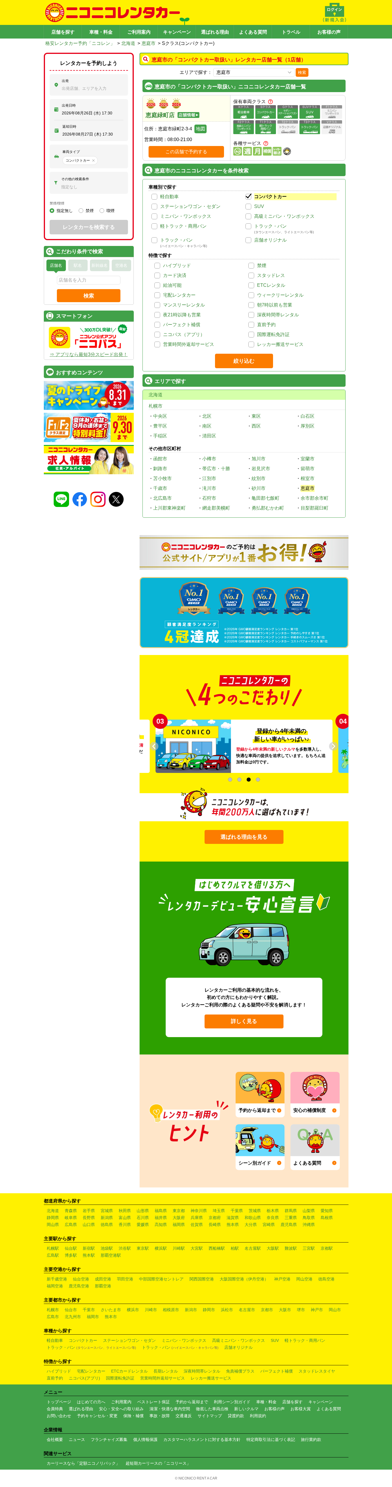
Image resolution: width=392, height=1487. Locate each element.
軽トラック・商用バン (183, 226)
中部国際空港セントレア (161, 1279)
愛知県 (327, 1210)
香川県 (125, 1224)
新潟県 (107, 1217)
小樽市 (209, 458)
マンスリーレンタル (184, 304)
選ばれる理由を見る (244, 837)
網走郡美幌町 (216, 508)
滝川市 (209, 488)
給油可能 (172, 285)
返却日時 (69, 127)
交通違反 (184, 1415)
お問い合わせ (59, 1415)
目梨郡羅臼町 (314, 508)
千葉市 (89, 1309)
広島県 (71, 1224)
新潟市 (191, 1309)
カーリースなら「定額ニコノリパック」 (83, 1463)
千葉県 (237, 1210)
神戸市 (317, 1309)
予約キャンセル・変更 (97, 1415)
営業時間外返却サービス (188, 344)
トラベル (291, 32)
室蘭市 (308, 458)
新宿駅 (89, 1248)
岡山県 (53, 1224)
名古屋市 (247, 1309)
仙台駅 (71, 1248)
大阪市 (285, 1309)
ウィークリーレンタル (280, 295)
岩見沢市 (261, 468)
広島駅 (53, 1255)
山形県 (143, 1210)
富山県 (125, 1217)
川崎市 (151, 1309)
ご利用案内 (139, 32)
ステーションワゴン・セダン (190, 206)
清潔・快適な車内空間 (169, 1408)
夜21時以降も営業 (182, 314)
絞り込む (244, 361)
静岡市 (209, 1309)
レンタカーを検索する (89, 227)
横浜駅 (161, 1248)
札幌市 (155, 406)
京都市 (267, 1309)
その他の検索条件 (75, 179)
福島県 (161, 1210)
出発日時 (69, 105)
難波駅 (291, 1248)
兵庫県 (197, 1217)
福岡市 (93, 1316)
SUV (259, 206)
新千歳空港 (57, 1279)
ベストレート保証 (153, 1402)
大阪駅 (273, 1248)
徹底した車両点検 (212, 1408)
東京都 (179, 1210)
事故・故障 (159, 1415)
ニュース (77, 1439)
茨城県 (255, 1210)
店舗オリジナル (270, 240)
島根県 (327, 1217)
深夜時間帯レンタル (278, 314)
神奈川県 (199, 1210)
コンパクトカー (270, 196)
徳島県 (107, 1224)
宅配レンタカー (179, 295)
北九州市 (73, 1316)
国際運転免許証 (273, 334)
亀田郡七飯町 (265, 498)
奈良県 (273, 1217)
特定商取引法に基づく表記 (270, 1439)
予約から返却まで (192, 1402)
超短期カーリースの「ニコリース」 (158, 1463)
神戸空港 (282, 1279)
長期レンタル (165, 1371)
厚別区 (308, 426)
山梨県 (309, 1210)
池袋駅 (107, 1248)
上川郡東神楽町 (169, 508)
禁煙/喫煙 (57, 203)
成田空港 (103, 1279)
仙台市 (71, 1309)
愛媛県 (143, 1224)
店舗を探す (63, 32)
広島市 (53, 1316)
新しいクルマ (246, 1408)
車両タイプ (71, 152)
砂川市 (258, 488)
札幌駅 (53, 1248)
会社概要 (55, 1439)
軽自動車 (169, 196)
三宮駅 (309, 1248)
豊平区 (160, 426)
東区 (256, 416)
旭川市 (258, 458)
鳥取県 (309, 1217)
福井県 (161, 1217)
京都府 (215, 1217)
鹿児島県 (289, 1224)
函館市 (160, 458)
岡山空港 (304, 1279)
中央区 (160, 416)
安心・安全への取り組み (121, 1408)
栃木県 (273, 1210)
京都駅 (327, 1248)
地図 (200, 128)
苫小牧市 (162, 478)
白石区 (308, 416)
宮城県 (107, 1210)
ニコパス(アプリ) (84, 1378)
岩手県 (89, 1210)
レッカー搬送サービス (280, 344)
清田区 (209, 435)
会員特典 (55, 1408)
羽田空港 (125, 1279)
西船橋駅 (217, 1248)
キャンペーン (177, 32)
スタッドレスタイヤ (317, 1371)
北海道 (128, 43)
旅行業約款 (311, 1439)
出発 (65, 81)
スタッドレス (271, 275)
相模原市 (171, 1309)
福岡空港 (55, 1286)
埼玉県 (219, 1210)
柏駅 (235, 1248)
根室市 (308, 478)
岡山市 (335, 1309)
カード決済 (174, 275)
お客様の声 (329, 32)
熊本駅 (89, 1255)
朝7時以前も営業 (274, 304)
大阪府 (179, 1217)
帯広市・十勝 (216, 468)
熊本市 (111, 1316)
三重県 (291, 1217)
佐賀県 (197, 1224)
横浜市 (133, 1309)
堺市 (301, 1309)
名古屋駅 (253, 1248)
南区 (207, 426)
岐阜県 (71, 1217)
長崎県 (215, 1224)
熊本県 (233, 1224)
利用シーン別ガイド (232, 1402)
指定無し (65, 210)
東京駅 (143, 1248)
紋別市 (258, 478)
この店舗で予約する (186, 151)
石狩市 (209, 498)
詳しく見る (244, 1021)
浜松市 (227, 1309)
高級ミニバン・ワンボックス (284, 216)
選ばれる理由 (215, 32)
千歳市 (160, 488)
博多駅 (71, 1255)
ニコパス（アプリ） (184, 334)
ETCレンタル (271, 285)
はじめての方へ (91, 1402)
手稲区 (160, 435)
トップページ (59, 1402)
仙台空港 (81, 1279)
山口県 (89, 1224)
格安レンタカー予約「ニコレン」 (80, 43)
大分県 (251, 1224)
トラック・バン (270, 226)
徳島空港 (326, 1279)
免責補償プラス (240, 1371)
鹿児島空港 (79, 1286)
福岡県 (179, 1224)
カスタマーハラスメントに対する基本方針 (202, 1439)
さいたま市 (111, 1309)
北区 (207, 416)
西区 (256, 426)
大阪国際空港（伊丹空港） (244, 1279)
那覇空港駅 (111, 1255)
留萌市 (308, 468)
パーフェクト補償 (181, 324)
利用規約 (258, 1415)
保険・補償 (133, 1415)
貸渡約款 (236, 1415)
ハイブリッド (177, 265)
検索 (302, 72)
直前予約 (266, 324)
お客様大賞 (300, 1408)
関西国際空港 (201, 1279)
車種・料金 (101, 32)
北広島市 (162, 498)
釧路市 (160, 468)
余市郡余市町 (314, 498)
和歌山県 (253, 1217)
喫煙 (110, 210)
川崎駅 (179, 1248)
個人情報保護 (145, 1439)
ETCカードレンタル (129, 1371)
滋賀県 (233, 1217)
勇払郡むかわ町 (268, 508)
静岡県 (53, 1217)
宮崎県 (269, 1224)
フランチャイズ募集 (109, 1439)
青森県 (71, 1210)
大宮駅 (197, 1248)
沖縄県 (309, 1224)
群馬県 (291, 1210)
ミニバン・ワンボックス (185, 216)
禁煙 (261, 265)
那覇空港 (103, 1286)
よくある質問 (253, 32)
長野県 (89, 1217)
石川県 (143, 1217)
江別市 (209, 478)
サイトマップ (210, 1415)
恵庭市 (149, 43)
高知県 (161, 1224)
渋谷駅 (125, 1248)
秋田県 (125, 1210)
